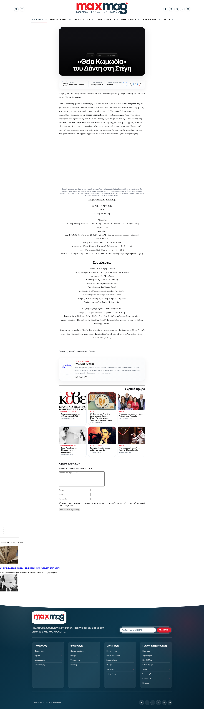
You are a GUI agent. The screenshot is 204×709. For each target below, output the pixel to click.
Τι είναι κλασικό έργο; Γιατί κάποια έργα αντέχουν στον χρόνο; (30, 568)
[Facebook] (165, 9)
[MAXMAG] (102, 8)
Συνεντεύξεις (40, 665)
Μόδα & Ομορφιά (113, 655)
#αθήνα (62, 351)
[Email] (188, 9)
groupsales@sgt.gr (135, 253)
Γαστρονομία (111, 651)
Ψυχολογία (110, 669)
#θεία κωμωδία (82, 351)
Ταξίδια (145, 669)
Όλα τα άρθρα (81, 377)
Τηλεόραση (75, 660)
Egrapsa (145, 683)
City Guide (146, 678)
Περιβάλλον (147, 660)
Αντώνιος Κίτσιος (84, 363)
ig (158, 702)
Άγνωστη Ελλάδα (149, 674)
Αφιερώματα (40, 660)
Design (109, 665)
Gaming (74, 665)
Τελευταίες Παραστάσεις (107, 55)
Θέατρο (90, 55)
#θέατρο (71, 351)
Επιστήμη (146, 651)
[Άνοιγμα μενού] (22, 9)
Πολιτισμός (39, 651)
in (135, 84)
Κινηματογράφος (77, 651)
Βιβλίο (37, 655)
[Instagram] (176, 9)
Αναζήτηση (164, 630)
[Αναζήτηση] (16, 9)
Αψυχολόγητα (112, 674)
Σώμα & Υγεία (111, 660)
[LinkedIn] (182, 9)
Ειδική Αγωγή (147, 665)
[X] (171, 9)
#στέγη (92, 351)
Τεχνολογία (147, 655)
